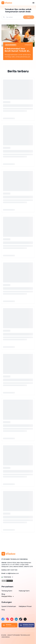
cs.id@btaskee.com (12, 573)
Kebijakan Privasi (25, 606)
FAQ (3, 610)
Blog (3, 594)
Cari (28, 17)
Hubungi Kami (24, 591)
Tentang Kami (6, 591)
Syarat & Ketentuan (8, 606)
